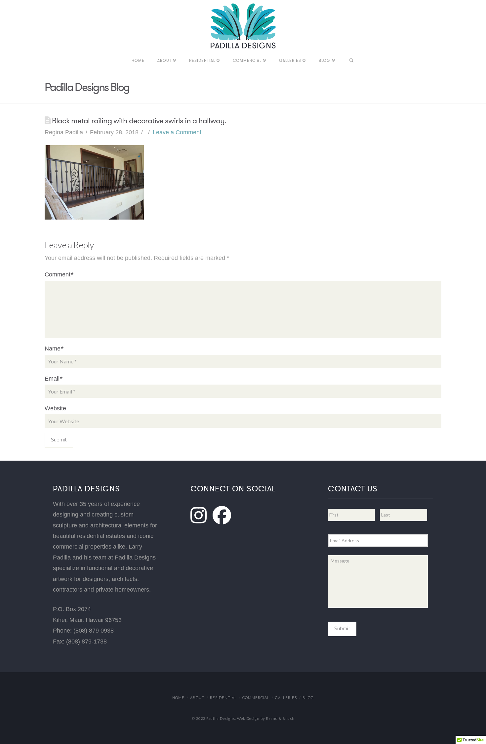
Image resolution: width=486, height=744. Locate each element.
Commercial (255, 697)
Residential (223, 697)
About (197, 697)
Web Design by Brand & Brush (266, 718)
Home (178, 697)
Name (54, 348)
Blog (308, 697)
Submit (342, 628)
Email (53, 378)
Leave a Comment (177, 132)
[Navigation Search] (351, 62)
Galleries (286, 697)
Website (55, 408)
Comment (59, 274)
